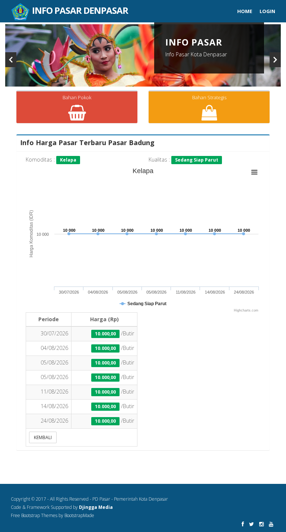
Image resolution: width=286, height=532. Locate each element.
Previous (10, 59)
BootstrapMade (79, 515)
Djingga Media (96, 507)
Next (275, 59)
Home (244, 11)
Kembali (43, 437)
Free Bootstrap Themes (34, 515)
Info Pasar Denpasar (79, 6)
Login (267, 11)
